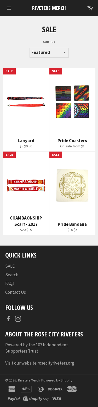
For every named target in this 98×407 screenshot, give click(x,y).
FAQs (9, 283)
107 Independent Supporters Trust (36, 348)
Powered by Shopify (56, 380)
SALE (10, 266)
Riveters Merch (49, 7)
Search (11, 275)
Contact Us (15, 292)
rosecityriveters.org (56, 363)
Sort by (49, 42)
